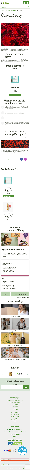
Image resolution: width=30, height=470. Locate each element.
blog (15, 411)
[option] (10, 374)
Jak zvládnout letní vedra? (7, 264)
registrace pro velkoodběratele (15, 402)
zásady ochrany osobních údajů (15, 400)
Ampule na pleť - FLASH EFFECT (15, 88)
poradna (15, 418)
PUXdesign (22, 468)
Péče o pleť (4, 163)
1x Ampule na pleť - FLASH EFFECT (8, 215)
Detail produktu (15, 95)
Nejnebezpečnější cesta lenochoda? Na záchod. (13, 250)
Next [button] (27, 374)
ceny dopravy (15, 404)
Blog (6, 10)
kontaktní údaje (15, 406)
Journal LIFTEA (15, 413)
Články (8, 159)
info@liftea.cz (19, 429)
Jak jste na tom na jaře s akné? (9, 282)
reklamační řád (15, 399)
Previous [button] (2, 374)
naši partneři (15, 422)
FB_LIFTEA (14, 437)
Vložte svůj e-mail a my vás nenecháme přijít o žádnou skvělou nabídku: (15, 383)
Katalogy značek (15, 414)
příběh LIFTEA (15, 416)
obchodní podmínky (15, 397)
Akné (3, 278)
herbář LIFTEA (15, 420)
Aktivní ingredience (12, 10)
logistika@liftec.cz (21, 431)
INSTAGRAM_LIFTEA (16, 437)
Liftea (2, 10)
